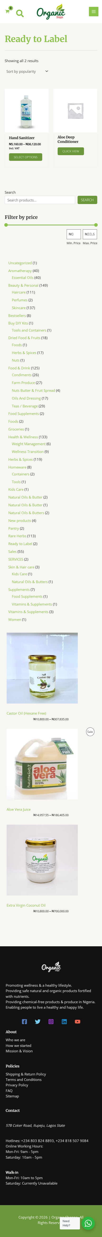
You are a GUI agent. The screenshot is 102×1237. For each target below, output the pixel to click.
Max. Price (90, 243)
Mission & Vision (19, 1051)
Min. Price (73, 243)
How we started (18, 1045)
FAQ (9, 1090)
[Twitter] (38, 1021)
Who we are (15, 1039)
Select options (25, 157)
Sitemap (12, 1096)
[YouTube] (77, 1021)
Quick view (70, 151)
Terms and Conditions (24, 1079)
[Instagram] (51, 1021)
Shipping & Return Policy (26, 1074)
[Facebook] (24, 1021)
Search (10, 192)
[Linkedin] (64, 1021)
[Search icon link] (20, 14)
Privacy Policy (17, 1085)
